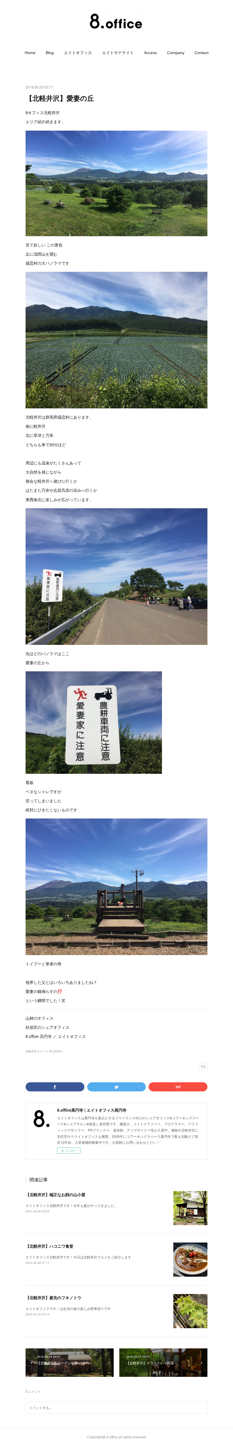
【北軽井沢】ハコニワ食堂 (49, 1246)
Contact (202, 52)
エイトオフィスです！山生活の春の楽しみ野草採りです (68, 1308)
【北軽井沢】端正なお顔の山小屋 (55, 1194)
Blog (50, 52)
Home (30, 52)
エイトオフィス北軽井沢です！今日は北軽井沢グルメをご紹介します (78, 1256)
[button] (30, 52)
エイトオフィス (78, 52)
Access (150, 52)
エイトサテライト (118, 52)
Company (175, 52)
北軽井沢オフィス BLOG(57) (44, 1051)
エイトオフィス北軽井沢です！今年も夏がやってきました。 (72, 1205)
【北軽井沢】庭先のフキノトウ (53, 1297)
